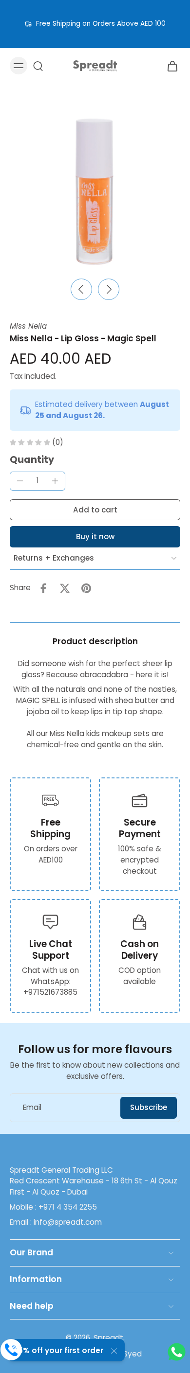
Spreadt (108, 1338)
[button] (95, 509)
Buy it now (95, 536)
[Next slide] (108, 289)
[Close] (114, 1350)
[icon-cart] (169, 65)
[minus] (20, 481)
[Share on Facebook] (43, 588)
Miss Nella (28, 326)
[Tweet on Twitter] (65, 588)
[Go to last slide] (81, 289)
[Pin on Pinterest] (86, 588)
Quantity (32, 459)
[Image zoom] (95, 188)
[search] (38, 65)
